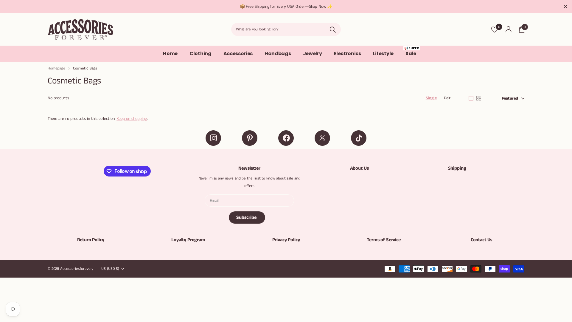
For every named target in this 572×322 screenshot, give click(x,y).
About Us (359, 168)
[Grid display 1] (471, 98)
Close (565, 6)
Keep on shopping (131, 119)
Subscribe (247, 217)
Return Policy (90, 239)
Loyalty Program (188, 239)
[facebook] (286, 138)
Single (431, 98)
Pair (447, 98)
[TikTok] (358, 138)
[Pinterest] (249, 138)
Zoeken (332, 29)
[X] (322, 138)
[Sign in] (508, 29)
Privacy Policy (286, 239)
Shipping (457, 168)
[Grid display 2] (478, 98)
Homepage (56, 68)
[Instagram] (213, 138)
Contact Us (481, 239)
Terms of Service (383, 239)
